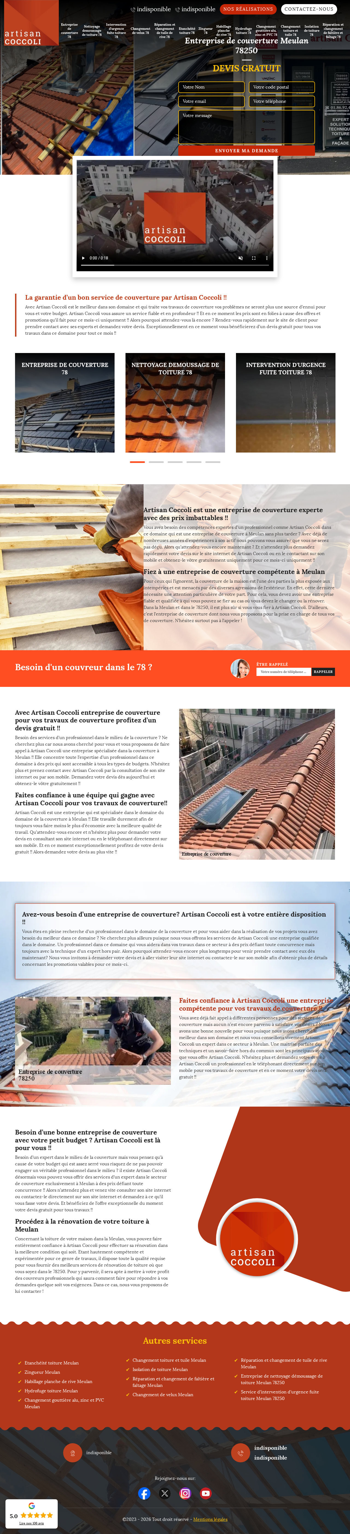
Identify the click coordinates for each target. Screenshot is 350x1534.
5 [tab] (212, 462)
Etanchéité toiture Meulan (52, 1363)
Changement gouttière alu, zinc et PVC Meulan (64, 1403)
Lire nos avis (31, 1523)
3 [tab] (175, 462)
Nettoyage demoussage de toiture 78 (92, 30)
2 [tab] (156, 462)
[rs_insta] (185, 1493)
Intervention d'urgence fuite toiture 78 (116, 30)
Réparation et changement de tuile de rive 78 (164, 30)
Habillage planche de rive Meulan (58, 1381)
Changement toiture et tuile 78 (291, 30)
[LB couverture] (31, 23)
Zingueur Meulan (42, 1372)
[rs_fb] (144, 1493)
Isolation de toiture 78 (311, 30)
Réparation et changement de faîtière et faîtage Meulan (173, 1382)
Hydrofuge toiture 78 (243, 31)
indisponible (270, 1447)
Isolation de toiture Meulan (160, 1369)
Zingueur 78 (206, 31)
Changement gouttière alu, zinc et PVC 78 (266, 30)
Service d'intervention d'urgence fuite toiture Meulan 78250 (280, 1395)
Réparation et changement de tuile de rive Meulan (284, 1363)
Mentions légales (210, 1519)
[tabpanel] (65, 403)
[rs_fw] (165, 1493)
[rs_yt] (206, 1493)
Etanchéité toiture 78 (187, 31)
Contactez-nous (309, 9)
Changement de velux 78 (140, 31)
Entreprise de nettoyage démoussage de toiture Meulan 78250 (282, 1379)
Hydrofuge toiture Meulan (51, 1390)
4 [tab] (194, 462)
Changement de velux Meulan (163, 1394)
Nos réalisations (248, 9)
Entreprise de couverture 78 (69, 30)
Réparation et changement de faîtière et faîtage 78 (333, 30)
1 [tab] (137, 462)
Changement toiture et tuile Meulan (169, 1360)
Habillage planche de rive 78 (223, 30)
